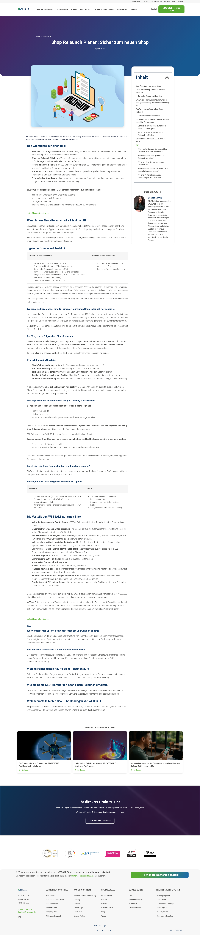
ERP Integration (163, 908)
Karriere (167, 1)
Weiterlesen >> (25, 770)
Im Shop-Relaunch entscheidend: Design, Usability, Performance (152, 120)
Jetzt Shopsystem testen (37, 619)
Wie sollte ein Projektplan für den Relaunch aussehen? (151, 156)
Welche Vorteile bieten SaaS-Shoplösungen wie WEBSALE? (150, 176)
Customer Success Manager (82, 876)
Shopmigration (162, 912)
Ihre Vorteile (50, 896)
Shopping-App (51, 912)
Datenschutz (101, 931)
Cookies (110, 931)
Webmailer (133, 904)
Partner (134, 9)
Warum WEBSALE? (45, 9)
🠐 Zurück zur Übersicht (44, 36)
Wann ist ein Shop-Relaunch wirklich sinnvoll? (150, 91)
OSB (130, 896)
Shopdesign (78, 908)
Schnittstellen (51, 908)
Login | (154, 9)
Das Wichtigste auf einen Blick (148, 86)
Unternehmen (135, 1)
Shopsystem (62, 9)
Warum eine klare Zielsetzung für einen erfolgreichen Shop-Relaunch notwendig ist (152, 103)
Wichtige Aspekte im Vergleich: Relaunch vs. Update (150, 133)
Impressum (91, 931)
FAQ (137, 145)
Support (77, 904)
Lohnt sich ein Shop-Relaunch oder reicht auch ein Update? (152, 127)
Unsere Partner (79, 916)
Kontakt (145, 1)
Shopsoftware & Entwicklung (85, 896)
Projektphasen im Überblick (149, 116)
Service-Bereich (107, 908)
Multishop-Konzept (53, 916)
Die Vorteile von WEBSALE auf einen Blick (151, 140)
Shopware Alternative (165, 916)
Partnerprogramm (163, 896)
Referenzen (122, 9)
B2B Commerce (52, 904)
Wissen (180, 1)
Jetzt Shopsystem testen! (38, 213)
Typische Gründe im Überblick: (150, 96)
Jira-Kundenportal (135, 900)
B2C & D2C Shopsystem (55, 900)
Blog (173, 1)
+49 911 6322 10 (25, 909)
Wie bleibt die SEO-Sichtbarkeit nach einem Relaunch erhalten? (153, 169)
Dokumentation (156, 1)
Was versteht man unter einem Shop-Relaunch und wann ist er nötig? (153, 150)
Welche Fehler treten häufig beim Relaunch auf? (151, 163)
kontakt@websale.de (27, 912)
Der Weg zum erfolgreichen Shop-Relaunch (150, 110)
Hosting (77, 900)
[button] (167, 77)
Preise (74, 9)
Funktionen (85, 9)
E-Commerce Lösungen (104, 9)
